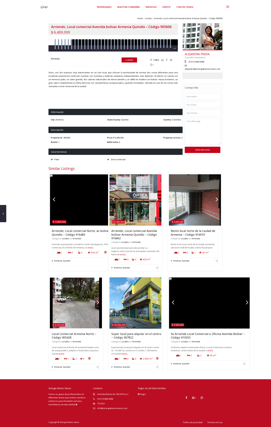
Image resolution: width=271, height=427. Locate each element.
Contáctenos (184, 6)
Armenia (55, 58)
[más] (90, 247)
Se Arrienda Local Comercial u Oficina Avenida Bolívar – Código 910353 (208, 335)
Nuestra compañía (128, 6)
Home (140, 18)
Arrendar (77, 238)
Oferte (166, 6)
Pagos (142, 394)
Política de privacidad (192, 422)
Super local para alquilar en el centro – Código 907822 (136, 335)
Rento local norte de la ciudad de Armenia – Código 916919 (193, 232)
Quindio (125, 119)
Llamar (129, 60)
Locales (148, 18)
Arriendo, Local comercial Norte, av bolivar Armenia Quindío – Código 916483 (87, 232)
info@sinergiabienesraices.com (112, 408)
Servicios (151, 6)
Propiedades (104, 6)
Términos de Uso (215, 422)
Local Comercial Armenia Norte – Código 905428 (74, 335)
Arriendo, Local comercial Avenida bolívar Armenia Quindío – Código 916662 (134, 234)
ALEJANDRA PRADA (197, 54)
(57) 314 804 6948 (105, 398)
